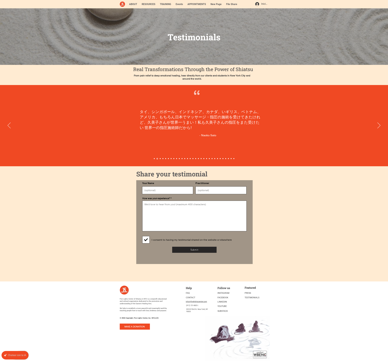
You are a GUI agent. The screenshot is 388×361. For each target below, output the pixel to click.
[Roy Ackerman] (217, 158)
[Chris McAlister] (222, 158)
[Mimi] (171, 158)
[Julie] (192, 158)
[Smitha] (220, 158)
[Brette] (168, 158)
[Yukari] (162, 158)
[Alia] (214, 158)
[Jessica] (225, 158)
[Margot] (176, 158)
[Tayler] (190, 158)
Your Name (148, 183)
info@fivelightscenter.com (196, 302)
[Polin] (209, 158)
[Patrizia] (201, 158)
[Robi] (233, 158)
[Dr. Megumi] (179, 158)
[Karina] (154, 158)
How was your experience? (156, 198)
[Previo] (9, 125)
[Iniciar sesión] (257, 4)
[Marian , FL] (195, 158)
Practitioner (202, 183)
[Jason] (228, 158)
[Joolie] (206, 158)
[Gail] (173, 158)
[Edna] (165, 158)
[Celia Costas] (160, 158)
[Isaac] (184, 158)
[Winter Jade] (198, 158)
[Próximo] (378, 125)
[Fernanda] (187, 158)
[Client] (203, 158)
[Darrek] (231, 158)
